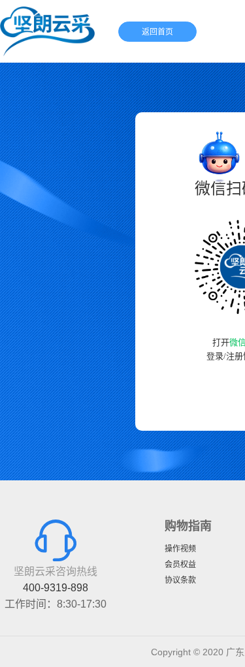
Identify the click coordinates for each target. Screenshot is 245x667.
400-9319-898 (55, 587)
